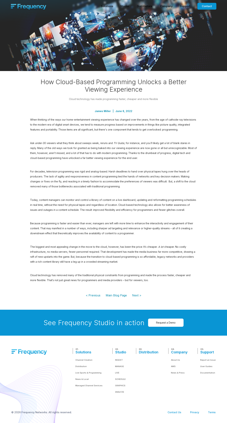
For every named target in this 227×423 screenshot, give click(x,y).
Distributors (144, 6)
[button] (107, 6)
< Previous (93, 295)
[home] (28, 6)
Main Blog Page (116, 295)
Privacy (194, 412)
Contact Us (174, 412)
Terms (212, 412)
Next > (136, 295)
